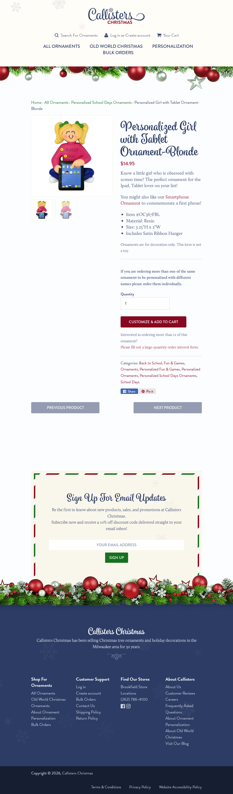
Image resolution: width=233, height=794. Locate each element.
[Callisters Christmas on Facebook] (123, 706)
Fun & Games (174, 363)
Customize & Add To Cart (153, 322)
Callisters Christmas (77, 773)
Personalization (172, 46)
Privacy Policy (140, 787)
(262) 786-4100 (134, 699)
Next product (168, 407)
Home (36, 102)
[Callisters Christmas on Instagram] (128, 706)
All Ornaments (61, 46)
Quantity (127, 294)
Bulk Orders (118, 52)
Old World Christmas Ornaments (48, 702)
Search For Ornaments (79, 35)
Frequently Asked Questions (179, 709)
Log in (115, 35)
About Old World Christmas (179, 734)
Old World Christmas (116, 46)
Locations (128, 693)
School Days (130, 382)
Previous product (65, 407)
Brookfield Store (134, 687)
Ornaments (129, 369)
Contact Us (85, 706)
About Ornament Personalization (45, 715)
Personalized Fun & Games (160, 369)
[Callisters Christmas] (116, 15)
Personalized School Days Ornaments (101, 102)
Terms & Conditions (106, 787)
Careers (171, 699)
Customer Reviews (180, 693)
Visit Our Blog (177, 743)
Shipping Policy (88, 712)
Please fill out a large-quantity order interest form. (160, 347)
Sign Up (116, 557)
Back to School (150, 363)
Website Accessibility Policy (180, 787)
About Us (173, 687)
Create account (137, 35)
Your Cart (171, 35)
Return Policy (87, 718)
